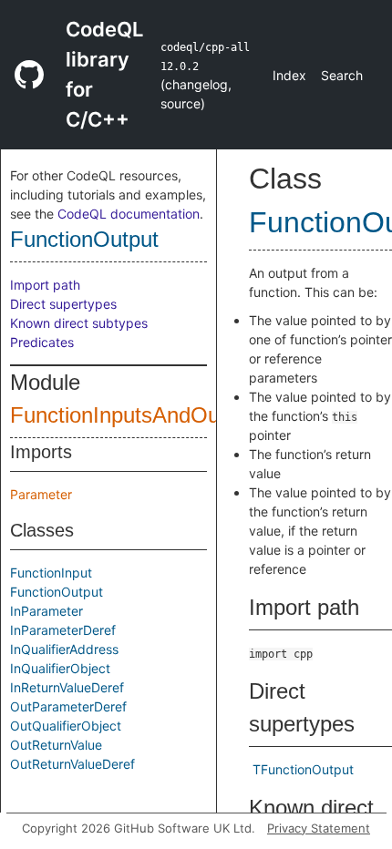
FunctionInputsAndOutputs (138, 415)
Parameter (41, 494)
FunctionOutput (84, 239)
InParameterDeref (63, 630)
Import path (45, 284)
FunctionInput (51, 572)
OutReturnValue (56, 744)
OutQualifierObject (65, 725)
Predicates (42, 342)
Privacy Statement (318, 828)
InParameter (46, 611)
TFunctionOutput (303, 769)
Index (289, 75)
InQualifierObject (60, 668)
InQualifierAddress (64, 649)
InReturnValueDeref (67, 687)
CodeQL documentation (128, 213)
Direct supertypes (63, 304)
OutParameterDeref (68, 706)
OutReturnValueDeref (72, 764)
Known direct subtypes (79, 323)
